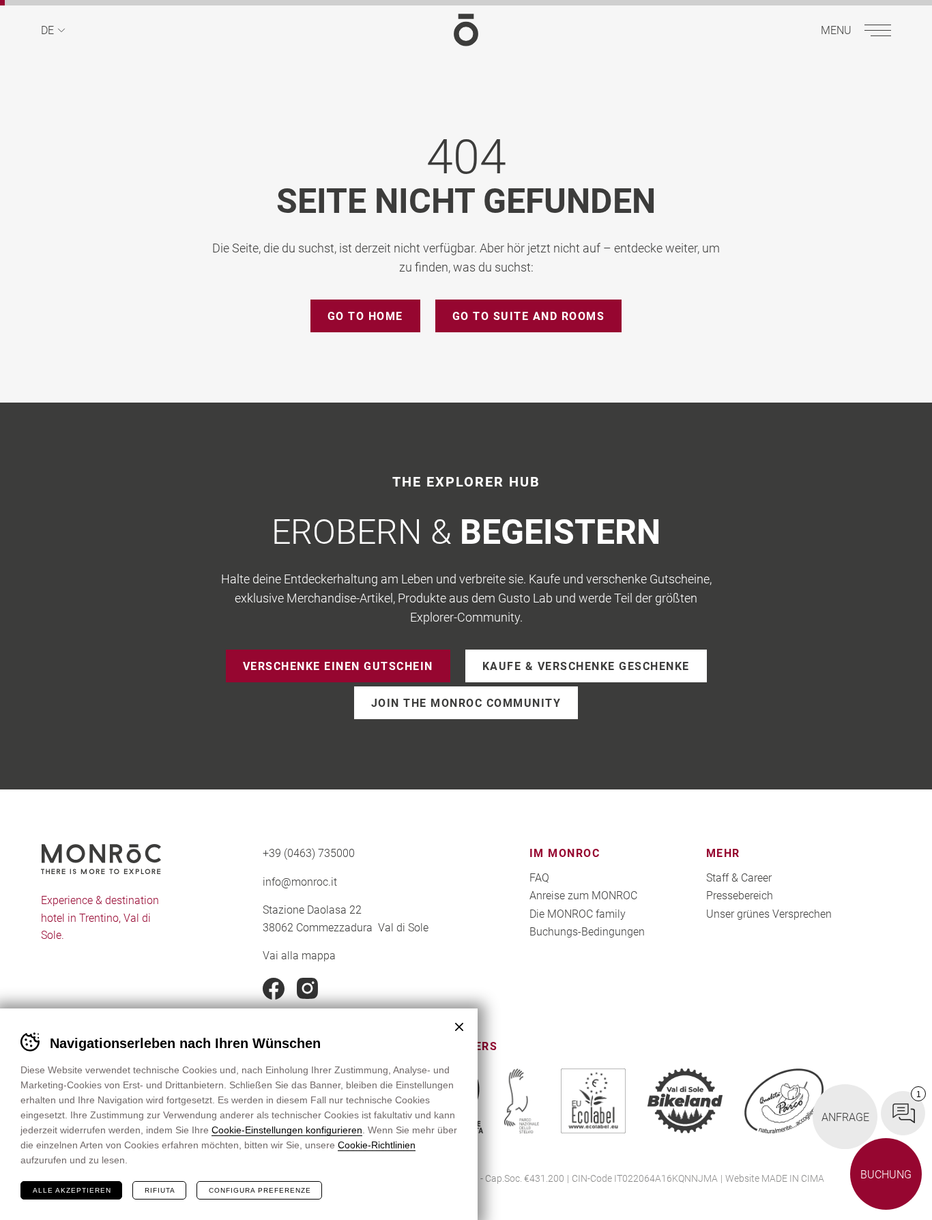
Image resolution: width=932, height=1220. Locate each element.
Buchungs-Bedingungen (587, 931)
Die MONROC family (577, 913)
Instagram (308, 989)
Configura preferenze (260, 1190)
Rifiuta (160, 1190)
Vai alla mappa (299, 955)
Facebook (274, 989)
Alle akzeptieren (72, 1190)
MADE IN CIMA (792, 1178)
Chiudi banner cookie (459, 1027)
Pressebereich (739, 895)
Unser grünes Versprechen (769, 913)
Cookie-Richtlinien (377, 1144)
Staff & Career (739, 877)
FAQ (539, 877)
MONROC (466, 30)
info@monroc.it (300, 881)
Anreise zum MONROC (583, 895)
